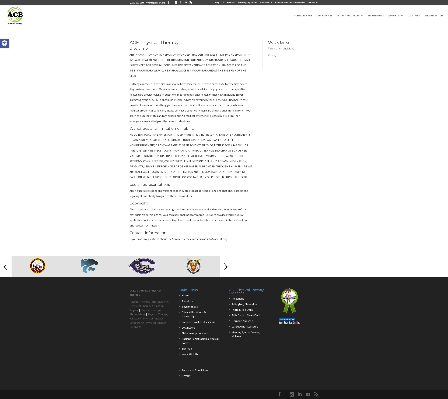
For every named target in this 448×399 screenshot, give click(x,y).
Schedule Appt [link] (303, 15)
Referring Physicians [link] (247, 3)
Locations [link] (414, 15)
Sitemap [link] (187, 348)
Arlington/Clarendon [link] (244, 304)
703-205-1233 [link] (138, 2)
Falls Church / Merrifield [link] (246, 315)
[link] (4, 43)
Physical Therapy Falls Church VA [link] (149, 301)
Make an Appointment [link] (195, 333)
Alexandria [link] (238, 298)
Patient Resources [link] (348, 15)
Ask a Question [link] (433, 15)
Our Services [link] (324, 15)
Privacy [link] (272, 55)
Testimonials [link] (228, 3)
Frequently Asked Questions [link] (198, 322)
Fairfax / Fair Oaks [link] (242, 309)
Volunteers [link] (313, 3)
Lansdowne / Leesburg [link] (245, 326)
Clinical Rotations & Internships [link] (290, 3)
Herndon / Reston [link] (242, 321)
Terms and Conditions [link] (281, 48)
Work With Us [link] (266, 3)
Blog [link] (217, 3)
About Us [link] (394, 15)
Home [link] (185, 295)
